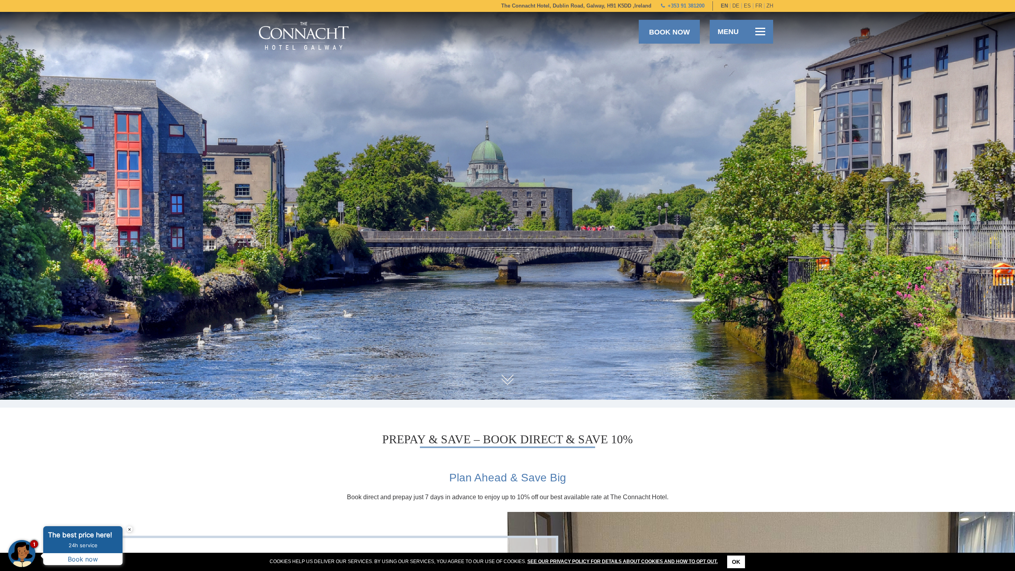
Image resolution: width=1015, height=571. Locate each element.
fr (758, 6)
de (735, 6)
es (747, 6)
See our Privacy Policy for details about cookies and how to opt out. (622, 561)
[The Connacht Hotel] (304, 35)
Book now (669, 32)
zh (769, 6)
